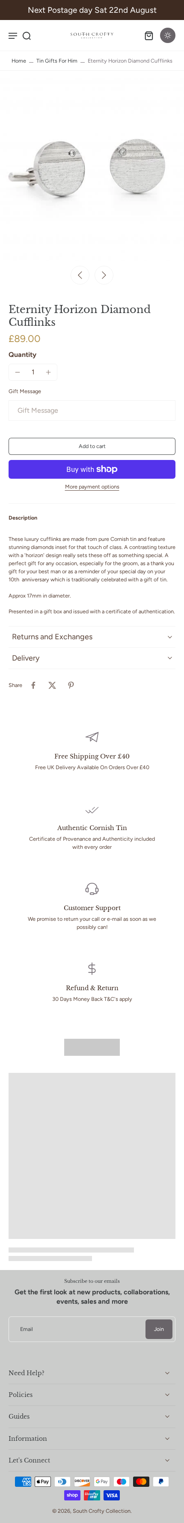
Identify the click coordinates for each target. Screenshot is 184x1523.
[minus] (17, 372)
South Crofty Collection (102, 1511)
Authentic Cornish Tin (92, 828)
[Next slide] (104, 275)
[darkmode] (167, 35)
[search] (26, 35)
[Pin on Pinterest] (71, 685)
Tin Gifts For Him (56, 60)
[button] (92, 446)
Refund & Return (92, 988)
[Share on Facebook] (33, 685)
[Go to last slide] (80, 275)
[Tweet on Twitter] (52, 685)
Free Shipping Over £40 (92, 756)
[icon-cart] (148, 35)
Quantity (22, 355)
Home (19, 60)
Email (26, 1329)
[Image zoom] (92, 169)
